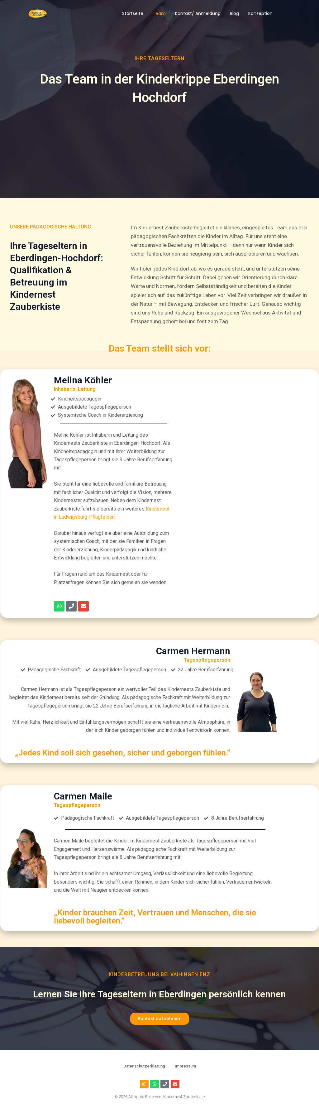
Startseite (132, 13)
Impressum (185, 1066)
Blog (234, 13)
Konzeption (260, 13)
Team (159, 13)
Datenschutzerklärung (144, 1066)
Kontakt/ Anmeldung (198, 13)
